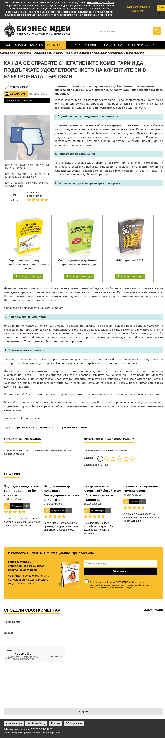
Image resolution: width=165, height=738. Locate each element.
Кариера (36, 44)
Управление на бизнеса (103, 44)
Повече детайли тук (28, 276)
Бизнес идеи (16, 44)
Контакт (55, 723)
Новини (74, 44)
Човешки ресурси (140, 44)
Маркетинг (55, 44)
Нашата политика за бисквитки (137, 9)
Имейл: (8, 633)
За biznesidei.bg (36, 723)
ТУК (51, 15)
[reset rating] (100, 458)
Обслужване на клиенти (19, 100)
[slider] (119, 458)
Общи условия (74, 723)
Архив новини (14, 723)
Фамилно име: (12, 621)
